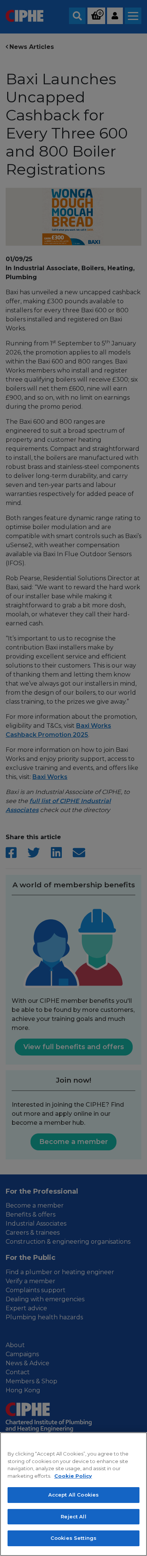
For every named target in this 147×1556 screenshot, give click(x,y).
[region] (73, 1494)
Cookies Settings (73, 1538)
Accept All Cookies (73, 1495)
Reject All (73, 1516)
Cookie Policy (73, 1476)
